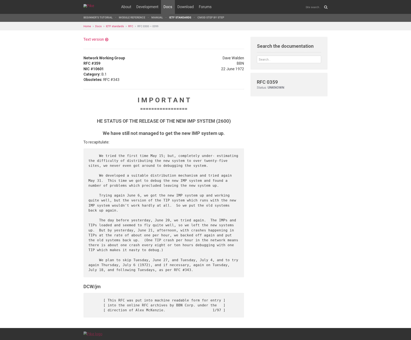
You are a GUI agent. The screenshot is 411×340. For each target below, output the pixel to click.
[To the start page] (92, 334)
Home (87, 26)
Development (147, 7)
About (126, 7)
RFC (130, 26)
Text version (93, 39)
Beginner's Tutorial (98, 17)
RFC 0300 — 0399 (147, 26)
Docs (168, 7)
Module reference (132, 17)
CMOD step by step (210, 17)
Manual (157, 17)
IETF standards (180, 17)
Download (185, 7)
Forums (205, 7)
